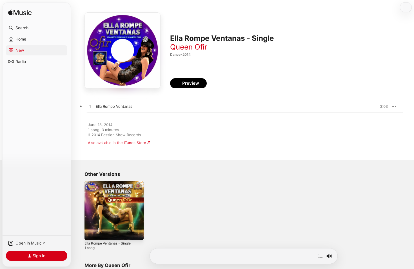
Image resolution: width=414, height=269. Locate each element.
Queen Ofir (188, 46)
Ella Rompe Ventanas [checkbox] (114, 106)
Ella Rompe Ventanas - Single (110, 183)
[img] (20, 13)
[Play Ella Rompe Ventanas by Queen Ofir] (90, 106)
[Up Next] (320, 256)
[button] (36, 28)
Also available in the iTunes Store (117, 142)
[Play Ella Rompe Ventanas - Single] (91, 233)
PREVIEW (381, 106)
